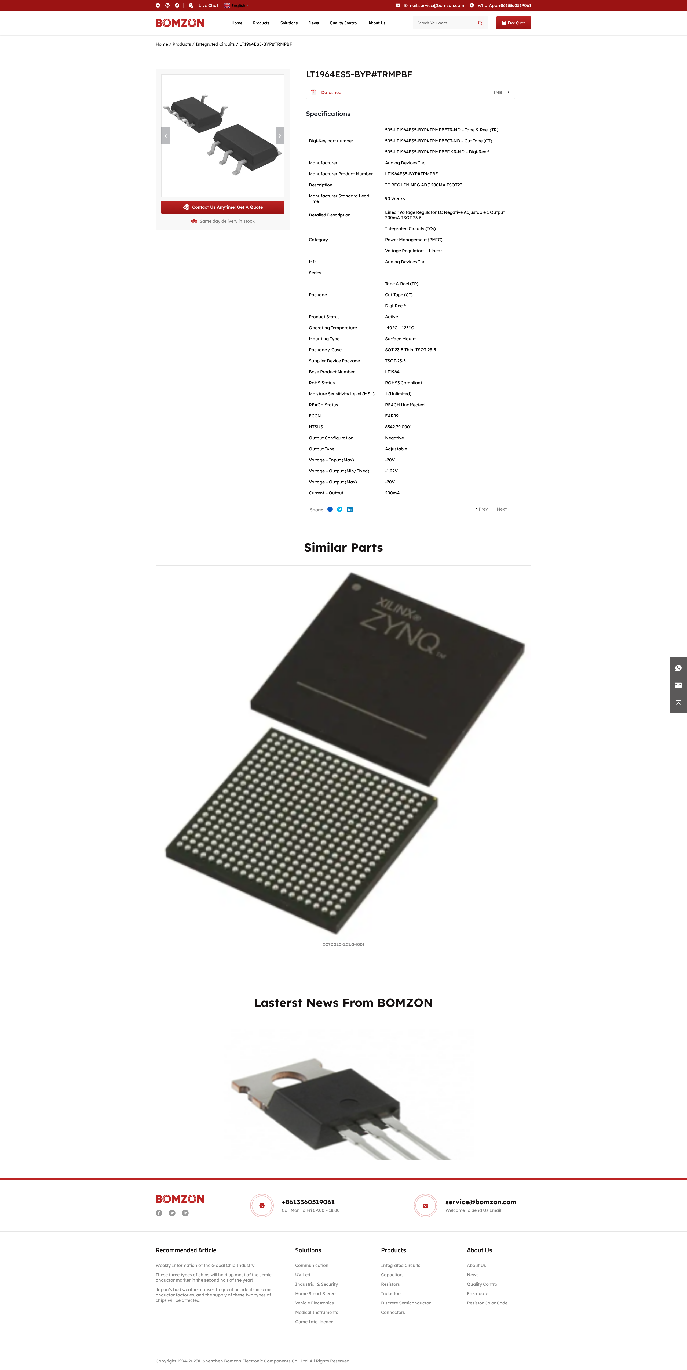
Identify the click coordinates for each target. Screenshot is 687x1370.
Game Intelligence (314, 1321)
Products (261, 23)
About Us (377, 23)
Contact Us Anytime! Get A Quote (227, 207)
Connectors (393, 1312)
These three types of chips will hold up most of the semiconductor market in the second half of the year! (214, 1277)
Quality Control (344, 23)
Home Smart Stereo (316, 1293)
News (314, 23)
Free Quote (516, 23)
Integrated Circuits (215, 44)
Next (502, 509)
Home (237, 23)
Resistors (390, 1284)
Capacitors (392, 1274)
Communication (311, 1265)
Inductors (391, 1293)
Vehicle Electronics (314, 1303)
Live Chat (208, 5)
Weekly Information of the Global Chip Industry (205, 1265)
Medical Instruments (316, 1312)
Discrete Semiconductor (406, 1303)
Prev (483, 509)
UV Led (302, 1274)
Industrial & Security (316, 1284)
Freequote (477, 1293)
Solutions (289, 23)
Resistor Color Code (487, 1303)
